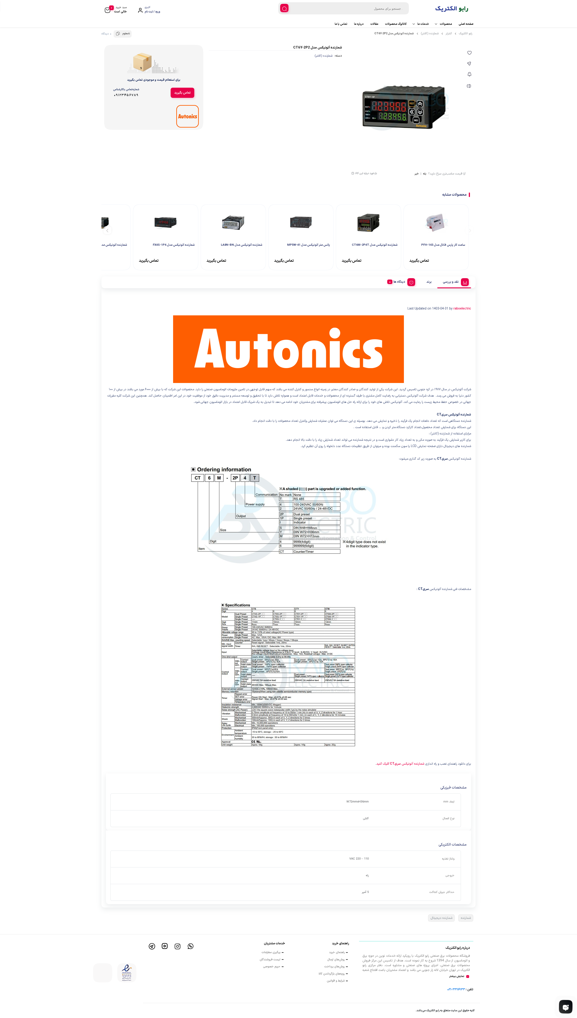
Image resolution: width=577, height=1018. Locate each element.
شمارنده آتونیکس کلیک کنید (400, 763)
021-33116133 (456, 989)
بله (424, 174)
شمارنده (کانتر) (430, 33)
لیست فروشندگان (270, 960)
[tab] (454, 281)
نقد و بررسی (451, 282)
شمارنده (466, 918)
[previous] (469, 230)
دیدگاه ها (399, 282)
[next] (107, 230)
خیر (416, 174)
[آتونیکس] (187, 116)
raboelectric (462, 308)
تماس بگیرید (182, 92)
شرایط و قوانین (336, 981)
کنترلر (449, 33)
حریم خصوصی (271, 967)
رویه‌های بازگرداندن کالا (331, 974)
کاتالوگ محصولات (396, 24)
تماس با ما (341, 24)
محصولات (446, 24)
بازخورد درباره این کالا (366, 173)
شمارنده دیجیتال (441, 918)
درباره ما (359, 24)
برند (429, 282)
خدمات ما (423, 24)
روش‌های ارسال (336, 960)
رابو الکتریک (465, 33)
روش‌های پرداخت (334, 967)
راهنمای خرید (337, 952)
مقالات (374, 24)
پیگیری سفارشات (271, 952)
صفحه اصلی (466, 24)
